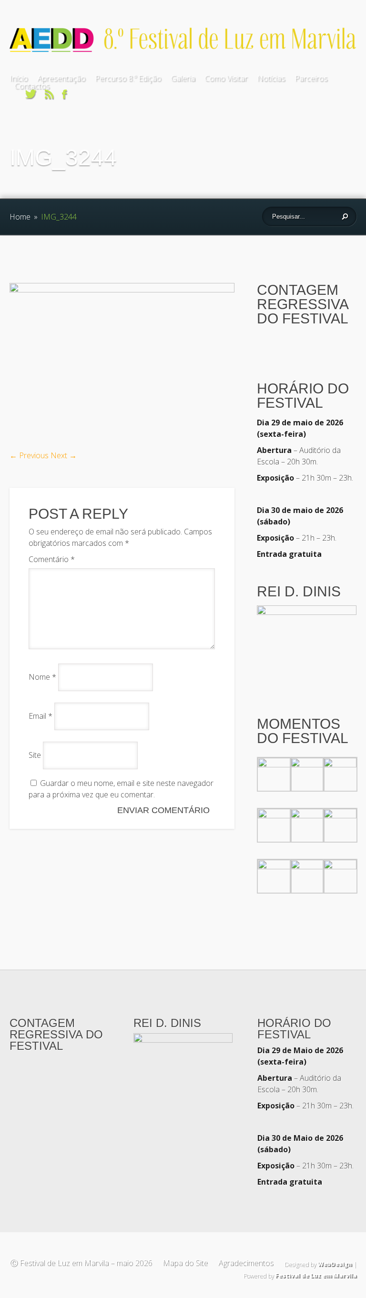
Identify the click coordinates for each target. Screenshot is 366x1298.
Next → (64, 455)
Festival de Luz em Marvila (315, 1275)
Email (40, 716)
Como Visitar (225, 78)
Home (20, 216)
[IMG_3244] (122, 289)
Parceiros (311, 78)
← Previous (29, 455)
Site (35, 755)
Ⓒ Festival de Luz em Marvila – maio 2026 (81, 1262)
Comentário (52, 559)
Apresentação (61, 78)
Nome (42, 677)
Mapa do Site (184, 1262)
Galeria (183, 78)
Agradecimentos (245, 1262)
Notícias (271, 78)
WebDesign (334, 1264)
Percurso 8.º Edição (128, 78)
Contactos (32, 85)
